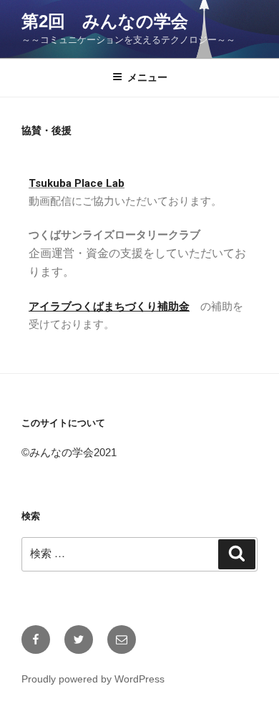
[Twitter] (78, 639)
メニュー (147, 77)
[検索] (236, 554)
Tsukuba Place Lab (76, 183)
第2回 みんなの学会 (104, 21)
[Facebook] (35, 639)
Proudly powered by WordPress (93, 679)
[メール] (121, 639)
